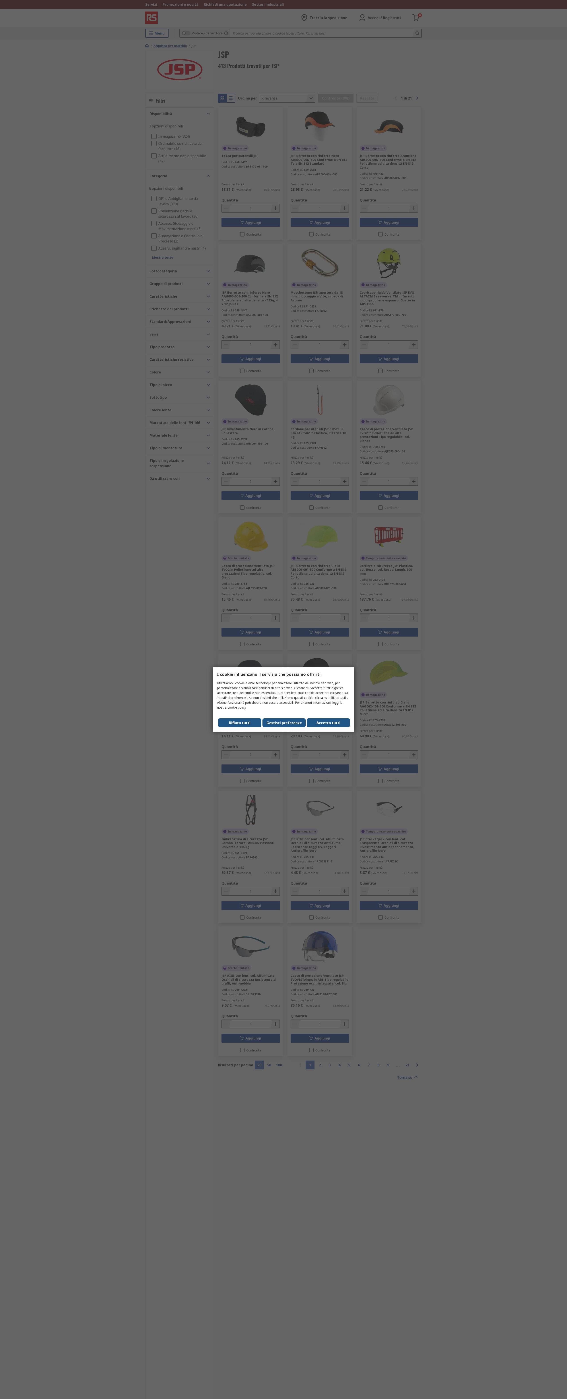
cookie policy (236, 707)
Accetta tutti (328, 722)
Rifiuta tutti (239, 722)
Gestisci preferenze (284, 722)
